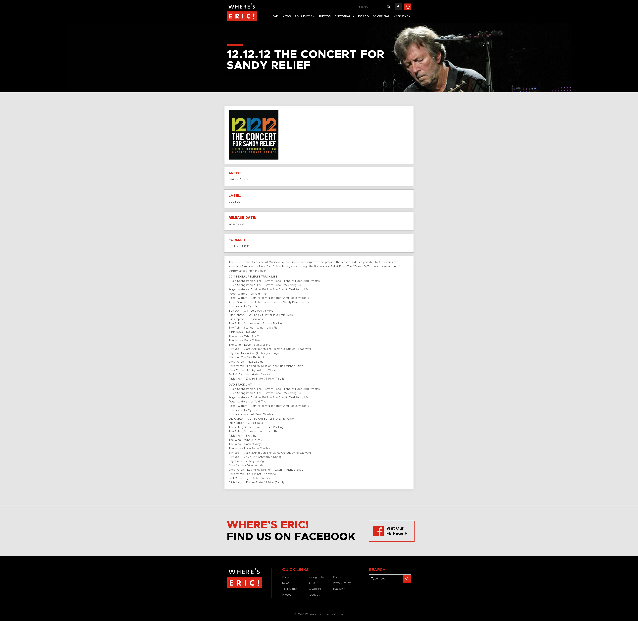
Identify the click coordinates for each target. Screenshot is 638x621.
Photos (325, 16)
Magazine (400, 16)
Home (274, 16)
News (286, 16)
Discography (344, 16)
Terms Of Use (334, 614)
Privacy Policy (342, 583)
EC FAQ (363, 16)
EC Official (381, 16)
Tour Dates (303, 16)
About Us (314, 594)
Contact (338, 577)
